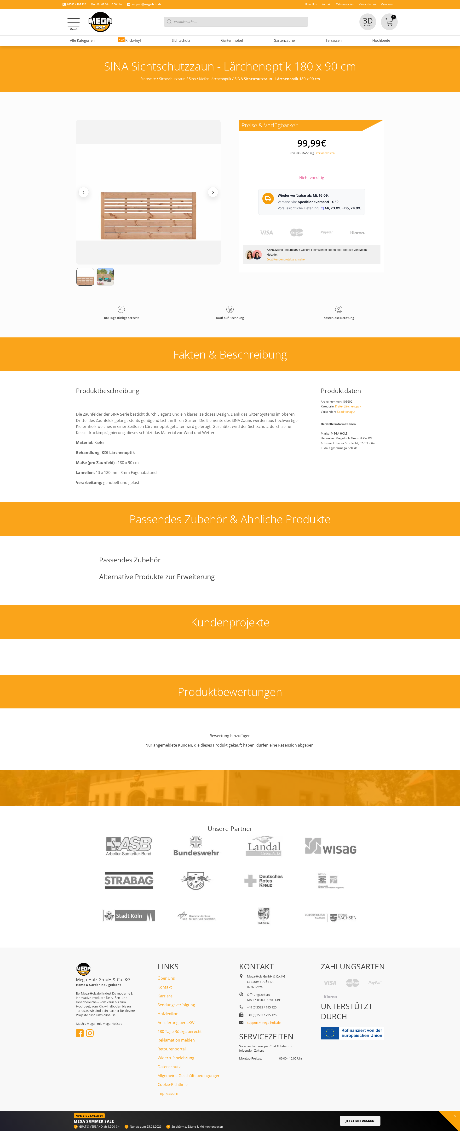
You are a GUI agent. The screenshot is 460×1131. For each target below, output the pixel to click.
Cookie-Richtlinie (173, 1084)
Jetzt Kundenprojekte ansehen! (287, 259)
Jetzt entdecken (360, 1121)
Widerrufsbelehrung (176, 1057)
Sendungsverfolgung (176, 1004)
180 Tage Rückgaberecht (180, 1031)
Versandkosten (325, 153)
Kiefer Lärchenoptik (215, 78)
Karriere (165, 996)
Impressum (168, 1093)
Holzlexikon (168, 1013)
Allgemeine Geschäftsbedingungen (189, 1075)
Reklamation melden (176, 1040)
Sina (192, 78)
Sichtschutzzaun (172, 78)
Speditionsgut (346, 412)
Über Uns (166, 978)
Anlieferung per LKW (176, 1022)
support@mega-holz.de (146, 4)
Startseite (148, 78)
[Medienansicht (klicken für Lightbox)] (148, 192)
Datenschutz (169, 1066)
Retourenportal (172, 1049)
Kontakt (165, 987)
